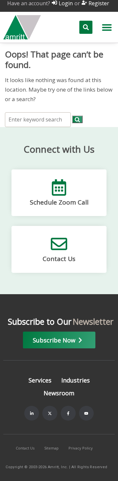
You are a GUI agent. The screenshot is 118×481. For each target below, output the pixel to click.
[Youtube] (86, 413)
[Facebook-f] (68, 413)
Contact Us (59, 258)
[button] (107, 27)
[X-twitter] (49, 413)
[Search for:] (38, 119)
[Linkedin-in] (31, 413)
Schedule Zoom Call (59, 202)
